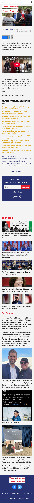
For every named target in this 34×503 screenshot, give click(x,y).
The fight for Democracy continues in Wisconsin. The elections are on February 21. (16, 236)
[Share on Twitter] (9, 37)
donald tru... (6, 163)
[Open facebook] (19, 196)
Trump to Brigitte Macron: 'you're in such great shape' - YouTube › (16, 132)
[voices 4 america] (17, 8)
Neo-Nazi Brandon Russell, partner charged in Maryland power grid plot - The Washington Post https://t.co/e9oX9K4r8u (17, 460)
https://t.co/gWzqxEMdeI (10, 422)
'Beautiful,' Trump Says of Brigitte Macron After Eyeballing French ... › (16, 117)
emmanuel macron (19, 161)
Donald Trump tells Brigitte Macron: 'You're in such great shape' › (16, 122)
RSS (6, 499)
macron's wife (6, 166)
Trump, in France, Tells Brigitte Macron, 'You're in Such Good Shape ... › (15, 108)
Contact (13, 499)
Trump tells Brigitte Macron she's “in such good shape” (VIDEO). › (16, 127)
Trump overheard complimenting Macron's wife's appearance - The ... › (16, 146)
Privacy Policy (16, 493)
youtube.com (27, 159)
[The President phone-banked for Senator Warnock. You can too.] (17, 265)
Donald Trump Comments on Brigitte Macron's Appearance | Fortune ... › (14, 113)
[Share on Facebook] (5, 37)
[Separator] (12, 37)
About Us (5, 493)
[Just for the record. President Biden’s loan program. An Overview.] (17, 299)
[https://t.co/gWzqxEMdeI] (17, 405)
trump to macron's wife (9, 159)
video (30, 163)
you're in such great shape (19, 163)
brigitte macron (17, 166)
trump (20, 159)
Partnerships (27, 493)
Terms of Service (24, 499)
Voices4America (7, 29)
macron (4, 161)
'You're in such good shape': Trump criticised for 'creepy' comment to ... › (17, 137)
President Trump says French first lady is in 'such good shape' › (16, 151)
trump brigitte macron (9, 156)
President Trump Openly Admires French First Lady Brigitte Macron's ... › (15, 142)
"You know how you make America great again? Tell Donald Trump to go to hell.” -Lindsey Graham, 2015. (16, 468)
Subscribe (25, 187)
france (10, 161)
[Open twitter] (15, 196)
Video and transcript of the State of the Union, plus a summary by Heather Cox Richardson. (15, 255)
